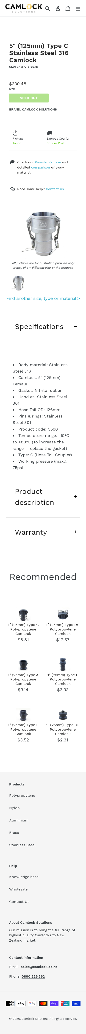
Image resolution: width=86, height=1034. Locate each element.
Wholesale (18, 889)
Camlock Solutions (35, 1018)
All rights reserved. (63, 1018)
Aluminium (18, 820)
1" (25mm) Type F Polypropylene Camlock (23, 729)
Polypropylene (22, 795)
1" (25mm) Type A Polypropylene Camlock (23, 679)
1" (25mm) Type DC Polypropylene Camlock (63, 629)
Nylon (14, 808)
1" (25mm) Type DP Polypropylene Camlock (63, 729)
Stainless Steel (22, 845)
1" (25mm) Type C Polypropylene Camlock (23, 629)
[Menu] (78, 8)
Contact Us (19, 901)
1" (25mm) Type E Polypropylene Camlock (62, 679)
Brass (14, 832)
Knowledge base (24, 877)
